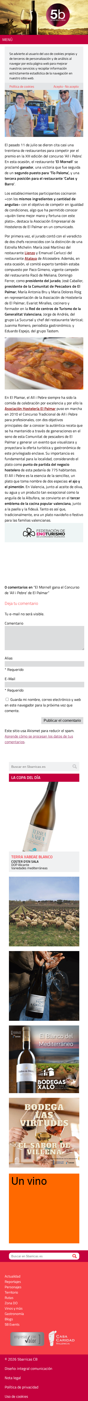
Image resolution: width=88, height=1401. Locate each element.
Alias (8, 658)
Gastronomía (14, 1313)
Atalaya (31, 258)
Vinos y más (14, 1308)
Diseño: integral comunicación (28, 1368)
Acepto (58, 86)
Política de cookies (21, 86)
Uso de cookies (16, 1396)
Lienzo (30, 253)
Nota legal (13, 1378)
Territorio (11, 1292)
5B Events (12, 1324)
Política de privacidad (21, 1387)
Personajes (13, 1287)
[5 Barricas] (58, 16)
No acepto (72, 86)
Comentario (14, 623)
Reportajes (13, 1281)
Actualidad (12, 1276)
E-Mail (10, 679)
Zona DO (11, 1303)
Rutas (9, 1297)
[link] (30, 408)
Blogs (9, 1319)
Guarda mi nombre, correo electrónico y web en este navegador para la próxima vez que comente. (43, 705)
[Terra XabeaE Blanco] (44, 817)
